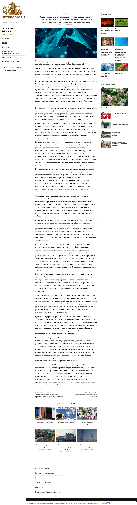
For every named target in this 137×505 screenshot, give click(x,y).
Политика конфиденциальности (47, 492)
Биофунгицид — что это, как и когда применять (119, 114)
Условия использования (44, 473)
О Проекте (39, 478)
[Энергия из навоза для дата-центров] (66, 413)
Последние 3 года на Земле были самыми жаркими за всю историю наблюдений (107, 32)
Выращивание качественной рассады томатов (118, 134)
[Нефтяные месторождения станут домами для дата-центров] (66, 435)
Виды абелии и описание (110, 108)
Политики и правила (100, 503)
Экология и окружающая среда (11, 52)
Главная (5, 39)
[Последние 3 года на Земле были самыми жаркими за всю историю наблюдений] (107, 22)
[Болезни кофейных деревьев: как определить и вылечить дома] (106, 125)
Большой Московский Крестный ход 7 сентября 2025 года (119, 143)
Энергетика (8, 34)
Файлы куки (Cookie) (43, 482)
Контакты (39, 487)
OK (108, 503)
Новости (6, 47)
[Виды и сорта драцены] (121, 22)
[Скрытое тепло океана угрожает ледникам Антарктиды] (107, 67)
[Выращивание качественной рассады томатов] (106, 135)
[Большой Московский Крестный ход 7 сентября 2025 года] (106, 144)
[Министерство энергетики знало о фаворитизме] (45, 435)
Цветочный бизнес (10, 62)
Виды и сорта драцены (119, 29)
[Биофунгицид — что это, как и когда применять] (106, 116)
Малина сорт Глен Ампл (120, 74)
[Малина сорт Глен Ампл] (121, 67)
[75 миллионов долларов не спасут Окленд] (87, 413)
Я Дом (4, 43)
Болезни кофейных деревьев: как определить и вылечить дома (120, 124)
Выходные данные (42, 468)
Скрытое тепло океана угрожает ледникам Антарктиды (106, 76)
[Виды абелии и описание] (114, 97)
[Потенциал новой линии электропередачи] (87, 435)
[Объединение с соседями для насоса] (45, 413)
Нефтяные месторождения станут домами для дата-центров (66, 447)
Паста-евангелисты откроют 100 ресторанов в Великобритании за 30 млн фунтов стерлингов (106, 51)
